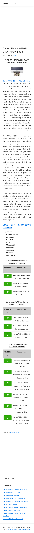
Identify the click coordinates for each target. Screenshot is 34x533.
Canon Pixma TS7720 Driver (11, 495)
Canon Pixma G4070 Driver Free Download (15, 501)
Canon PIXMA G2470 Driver (11, 504)
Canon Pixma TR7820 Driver (11, 492)
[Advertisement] (17, 29)
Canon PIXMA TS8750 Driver (11, 510)
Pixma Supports (15, 433)
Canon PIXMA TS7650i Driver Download (15, 489)
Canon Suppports (9, 3)
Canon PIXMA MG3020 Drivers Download (17, 226)
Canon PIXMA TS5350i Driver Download (15, 507)
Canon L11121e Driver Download (13, 519)
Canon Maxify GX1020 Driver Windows (14, 498)
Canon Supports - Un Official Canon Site (19, 529)
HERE (8, 275)
